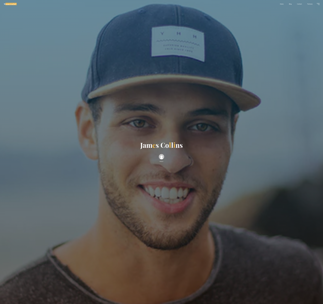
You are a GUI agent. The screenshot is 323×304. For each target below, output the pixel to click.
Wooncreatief (10, 4)
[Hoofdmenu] (318, 4)
